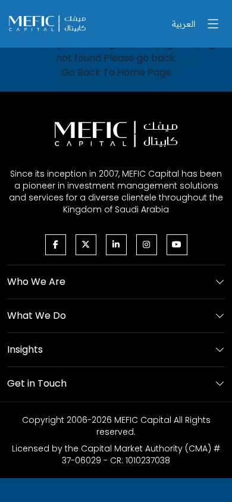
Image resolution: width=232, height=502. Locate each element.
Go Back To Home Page (116, 72)
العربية (183, 23)
